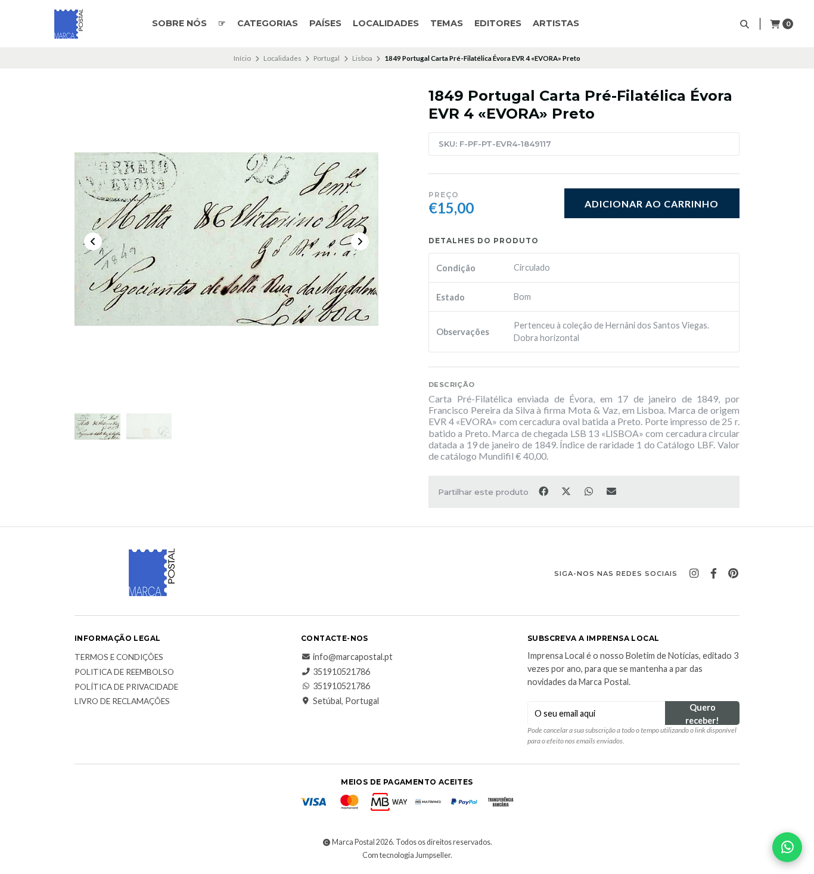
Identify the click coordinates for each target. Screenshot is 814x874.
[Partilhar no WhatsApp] (589, 491)
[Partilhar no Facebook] (544, 491)
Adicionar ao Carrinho (652, 203)
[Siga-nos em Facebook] (713, 573)
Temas (446, 23)
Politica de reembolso (124, 672)
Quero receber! (702, 713)
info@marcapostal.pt (353, 657)
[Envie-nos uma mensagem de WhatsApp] (787, 847)
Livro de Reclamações (122, 702)
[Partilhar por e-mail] (611, 491)
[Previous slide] (93, 241)
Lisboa (362, 58)
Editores (497, 23)
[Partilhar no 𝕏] (566, 491)
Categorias (267, 23)
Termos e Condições (118, 657)
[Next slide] (360, 241)
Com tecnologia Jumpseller (406, 855)
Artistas (556, 23)
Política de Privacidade (126, 687)
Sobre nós (179, 23)
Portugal (326, 58)
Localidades (386, 23)
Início (242, 58)
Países (325, 23)
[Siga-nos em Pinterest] (733, 573)
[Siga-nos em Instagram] (693, 573)
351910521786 (341, 672)
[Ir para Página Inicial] (68, 24)
